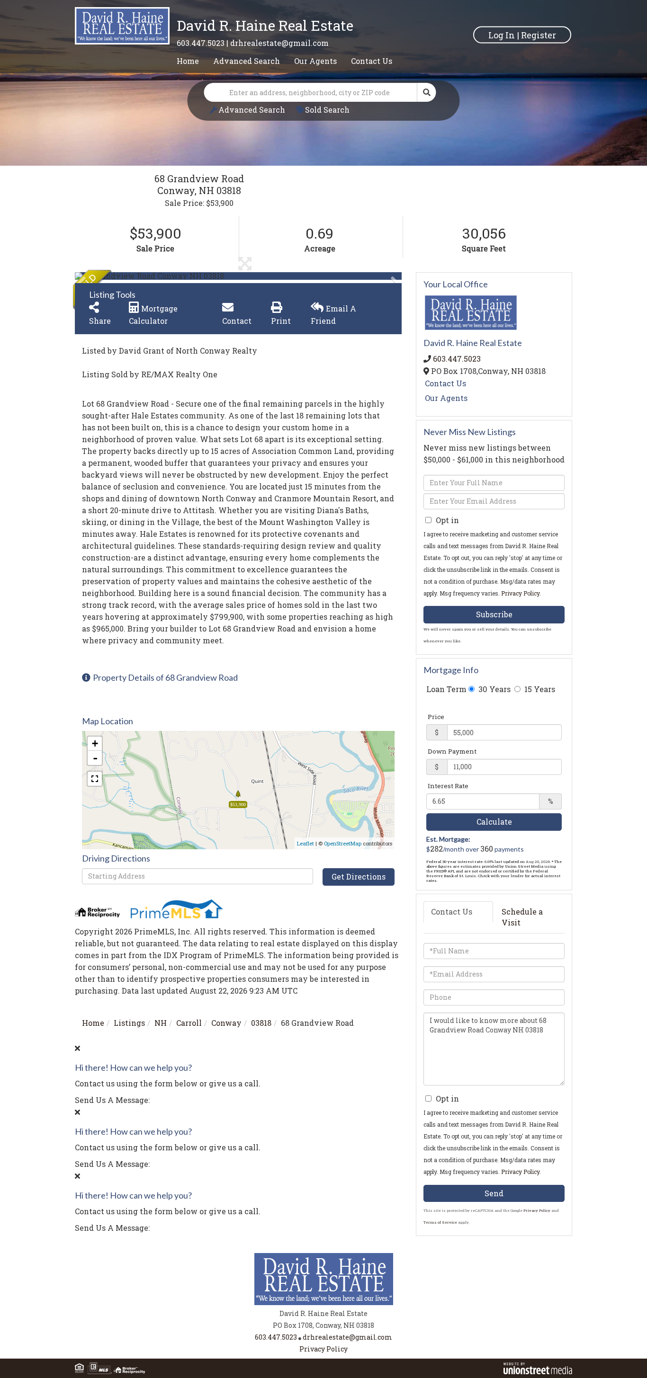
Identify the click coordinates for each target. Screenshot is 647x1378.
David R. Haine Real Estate (265, 25)
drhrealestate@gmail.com (279, 43)
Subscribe (494, 614)
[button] (426, 92)
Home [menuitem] (188, 61)
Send (494, 1193)
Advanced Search (251, 110)
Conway (226, 1023)
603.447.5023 (201, 43)
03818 (261, 1023)
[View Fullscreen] (95, 779)
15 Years (538, 689)
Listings (129, 1023)
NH (160, 1023)
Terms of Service (440, 1222)
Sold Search (327, 110)
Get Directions (359, 876)
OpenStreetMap (342, 843)
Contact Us (445, 383)
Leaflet (305, 843)
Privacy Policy (520, 593)
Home (93, 1023)
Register (538, 34)
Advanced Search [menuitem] (246, 61)
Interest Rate (448, 786)
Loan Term (446, 689)
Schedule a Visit (522, 917)
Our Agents (446, 398)
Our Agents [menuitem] (315, 61)
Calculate (494, 822)
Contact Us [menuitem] (371, 61)
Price (436, 716)
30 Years (493, 689)
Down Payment (452, 751)
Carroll (189, 1023)
